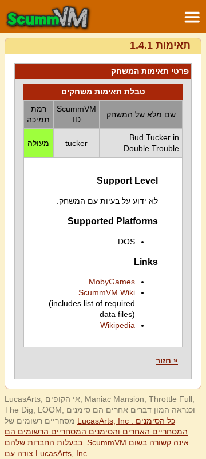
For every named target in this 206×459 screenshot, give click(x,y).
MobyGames (112, 281)
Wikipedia (117, 325)
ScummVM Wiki (106, 292)
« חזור (167, 360)
